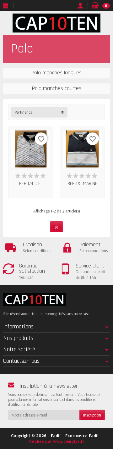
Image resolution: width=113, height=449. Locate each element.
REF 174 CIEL (31, 183)
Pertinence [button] (23, 112)
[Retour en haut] (56, 226)
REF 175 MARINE (82, 183)
